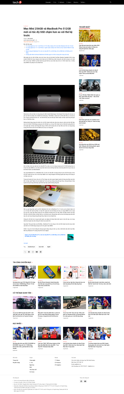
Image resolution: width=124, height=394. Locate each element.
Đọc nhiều (17, 324)
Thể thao (83, 2)
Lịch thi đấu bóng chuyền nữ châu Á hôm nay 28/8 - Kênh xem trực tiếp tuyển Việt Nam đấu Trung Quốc (74, 345)
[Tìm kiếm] (109, 2)
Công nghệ (48, 2)
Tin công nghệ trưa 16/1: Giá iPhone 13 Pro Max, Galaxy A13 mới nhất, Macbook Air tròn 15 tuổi (49, 46)
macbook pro (31, 246)
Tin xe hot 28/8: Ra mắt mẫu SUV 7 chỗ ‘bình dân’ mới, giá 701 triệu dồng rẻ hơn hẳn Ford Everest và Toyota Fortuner (23, 314)
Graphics (58, 365)
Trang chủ (15, 360)
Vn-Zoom (32, 372)
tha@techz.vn (91, 366)
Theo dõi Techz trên (29, 41)
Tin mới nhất (84, 27)
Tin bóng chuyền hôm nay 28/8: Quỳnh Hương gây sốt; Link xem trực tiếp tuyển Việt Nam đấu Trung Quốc (98, 345)
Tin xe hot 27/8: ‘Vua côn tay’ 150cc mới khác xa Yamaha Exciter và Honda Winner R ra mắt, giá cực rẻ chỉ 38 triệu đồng (74, 314)
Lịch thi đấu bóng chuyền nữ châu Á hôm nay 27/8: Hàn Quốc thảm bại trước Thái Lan (99, 314)
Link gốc (26, 243)
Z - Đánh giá (61, 2)
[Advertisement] (49, 75)
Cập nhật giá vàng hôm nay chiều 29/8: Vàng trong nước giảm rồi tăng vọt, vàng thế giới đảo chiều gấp (89, 47)
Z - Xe (54, 2)
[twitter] (25, 251)
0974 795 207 (84, 366)
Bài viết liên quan (28, 44)
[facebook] (28, 251)
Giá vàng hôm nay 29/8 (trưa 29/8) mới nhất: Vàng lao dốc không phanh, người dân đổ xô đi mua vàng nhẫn (89, 146)
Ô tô (14, 311)
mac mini (41, 246)
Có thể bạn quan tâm (22, 293)
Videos (58, 360)
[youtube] (36, 251)
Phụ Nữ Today (16, 362)
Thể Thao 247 (33, 369)
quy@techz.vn (77, 364)
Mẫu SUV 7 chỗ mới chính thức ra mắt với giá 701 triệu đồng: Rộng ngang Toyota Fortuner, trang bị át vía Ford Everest (49, 314)
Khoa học (76, 2)
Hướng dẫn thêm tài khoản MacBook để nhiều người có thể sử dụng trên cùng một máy (47, 54)
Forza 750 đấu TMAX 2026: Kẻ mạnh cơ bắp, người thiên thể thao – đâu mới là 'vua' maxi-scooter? (89, 96)
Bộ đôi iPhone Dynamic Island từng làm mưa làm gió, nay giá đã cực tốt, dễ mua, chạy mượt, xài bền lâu (48, 284)
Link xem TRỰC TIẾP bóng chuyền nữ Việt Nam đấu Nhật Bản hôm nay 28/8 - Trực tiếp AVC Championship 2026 (49, 345)
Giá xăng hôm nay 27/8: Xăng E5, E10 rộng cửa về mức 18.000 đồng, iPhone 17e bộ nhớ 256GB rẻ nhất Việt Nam (24, 284)
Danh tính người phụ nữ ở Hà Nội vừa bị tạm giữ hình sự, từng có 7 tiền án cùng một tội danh (89, 121)
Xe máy (80, 93)
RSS (31, 367)
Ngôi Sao (32, 365)
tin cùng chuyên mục (22, 262)
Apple (48, 246)
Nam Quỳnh (30, 38)
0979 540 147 (80, 362)
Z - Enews (68, 2)
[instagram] (32, 251)
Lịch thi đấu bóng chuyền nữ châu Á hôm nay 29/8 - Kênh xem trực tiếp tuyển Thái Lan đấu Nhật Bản (88, 71)
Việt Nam (81, 68)
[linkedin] (40, 251)
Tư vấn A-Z (26, 26)
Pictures (58, 362)
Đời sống (81, 43)
